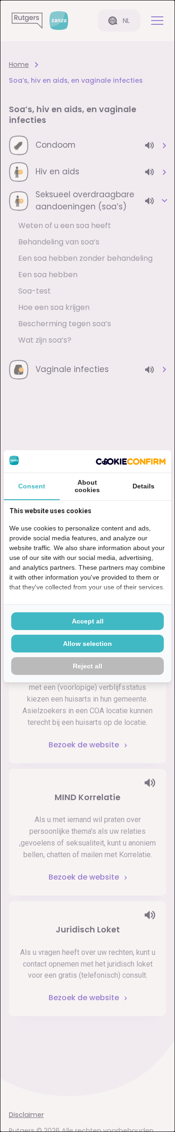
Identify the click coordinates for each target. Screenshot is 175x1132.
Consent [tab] (31, 486)
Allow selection (87, 643)
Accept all (88, 621)
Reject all (87, 666)
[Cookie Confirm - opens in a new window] (131, 461)
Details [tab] (143, 486)
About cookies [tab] (87, 486)
